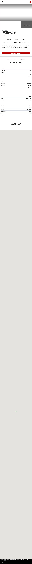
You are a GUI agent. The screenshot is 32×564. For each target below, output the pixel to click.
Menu (27, 2)
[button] (16, 411)
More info (5, 560)
